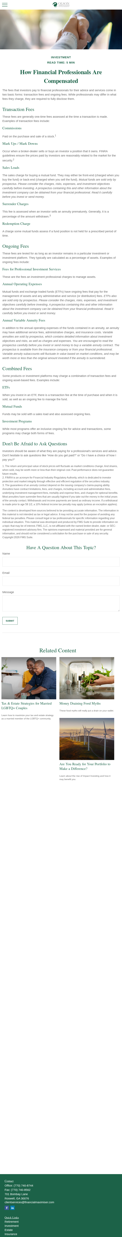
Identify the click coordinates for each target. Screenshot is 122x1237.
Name (6, 553)
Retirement (12, 1221)
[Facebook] (7, 1208)
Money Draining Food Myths (80, 703)
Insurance (11, 1234)
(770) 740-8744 (23, 1185)
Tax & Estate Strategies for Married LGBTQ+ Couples (26, 705)
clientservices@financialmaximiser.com (29, 1202)
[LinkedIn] (12, 1208)
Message (8, 592)
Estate (9, 1230)
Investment (12, 1225)
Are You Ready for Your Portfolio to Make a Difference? (84, 766)
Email (6, 572)
